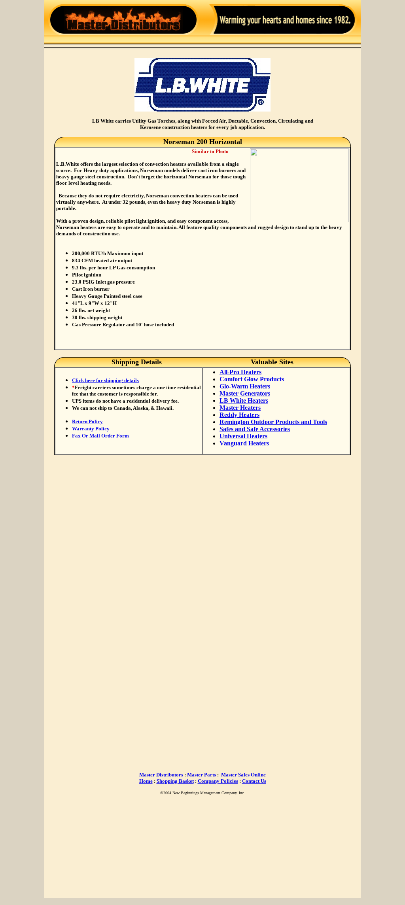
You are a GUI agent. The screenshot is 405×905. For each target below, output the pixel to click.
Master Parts (201, 775)
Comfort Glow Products (252, 379)
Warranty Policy (91, 429)
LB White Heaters (244, 400)
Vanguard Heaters (244, 443)
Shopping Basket (175, 781)
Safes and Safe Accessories (255, 429)
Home (146, 781)
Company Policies (218, 781)
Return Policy (87, 421)
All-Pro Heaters (240, 372)
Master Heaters (240, 407)
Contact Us (254, 781)
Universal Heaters (243, 436)
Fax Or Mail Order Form (100, 436)
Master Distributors (161, 775)
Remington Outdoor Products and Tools (273, 421)
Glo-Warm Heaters (245, 386)
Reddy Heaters (239, 414)
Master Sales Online (243, 775)
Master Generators (245, 393)
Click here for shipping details (105, 380)
